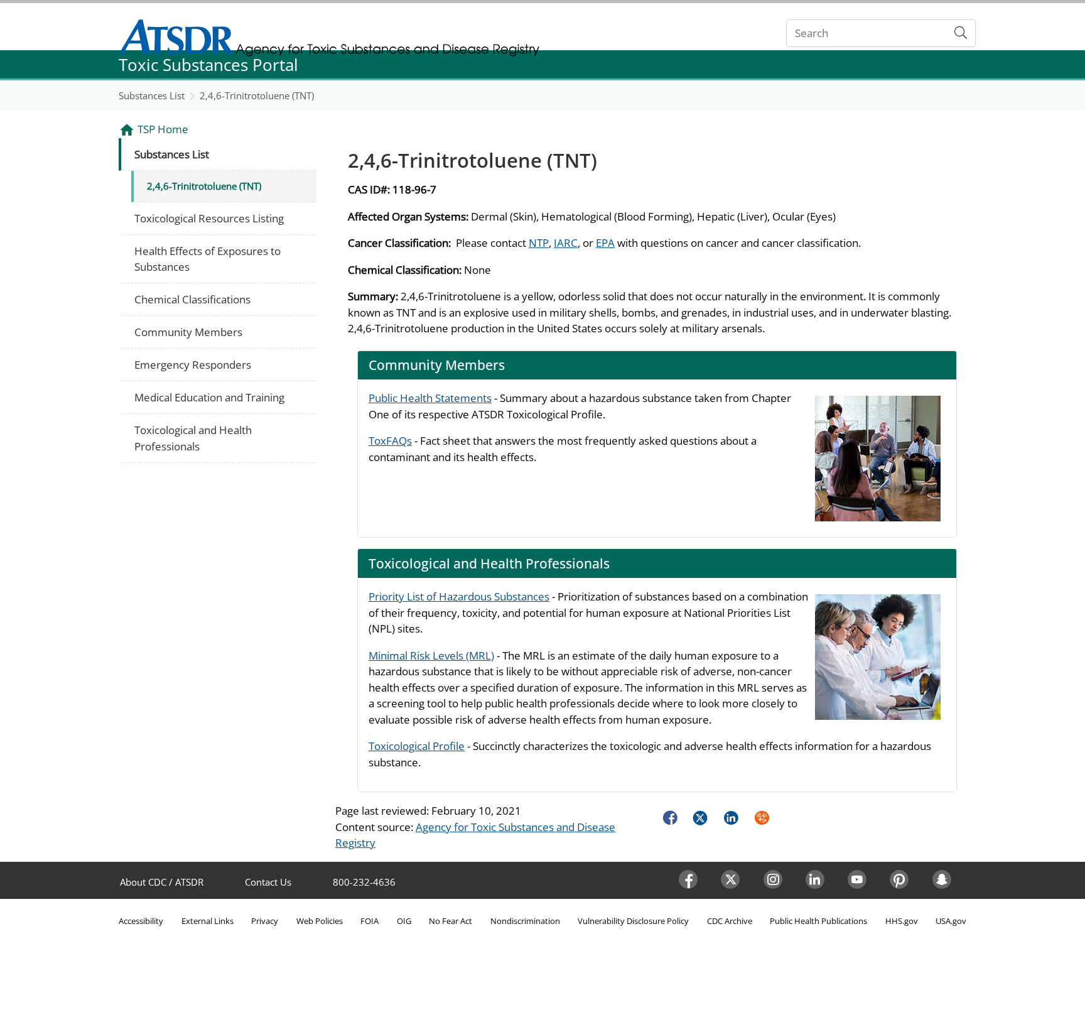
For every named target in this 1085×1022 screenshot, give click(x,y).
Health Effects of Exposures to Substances (207, 259)
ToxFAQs (390, 440)
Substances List (152, 95)
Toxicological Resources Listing (209, 218)
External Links (207, 921)
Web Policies (319, 921)
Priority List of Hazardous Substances (459, 596)
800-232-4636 (364, 882)
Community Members (188, 332)
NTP (539, 243)
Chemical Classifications (192, 299)
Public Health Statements (430, 398)
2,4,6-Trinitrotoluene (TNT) (257, 95)
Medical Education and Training (209, 397)
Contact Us (268, 882)
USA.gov (951, 921)
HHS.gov (901, 921)
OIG (404, 921)
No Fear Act (450, 921)
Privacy (264, 921)
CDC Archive (729, 921)
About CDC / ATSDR (161, 882)
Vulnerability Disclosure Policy (633, 921)
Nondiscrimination (525, 921)
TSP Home (163, 129)
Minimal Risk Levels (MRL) (431, 655)
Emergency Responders (192, 364)
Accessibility (141, 921)
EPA (605, 243)
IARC (566, 243)
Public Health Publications (818, 921)
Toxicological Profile (417, 746)
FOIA (369, 921)
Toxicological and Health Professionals (193, 438)
